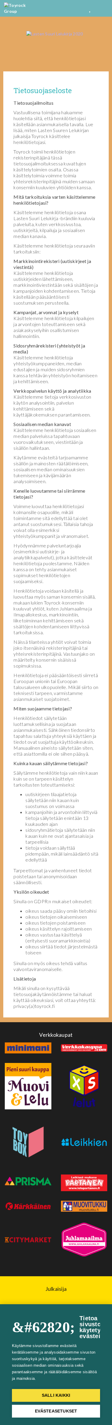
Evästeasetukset (56, 1411)
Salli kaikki (56, 1395)
